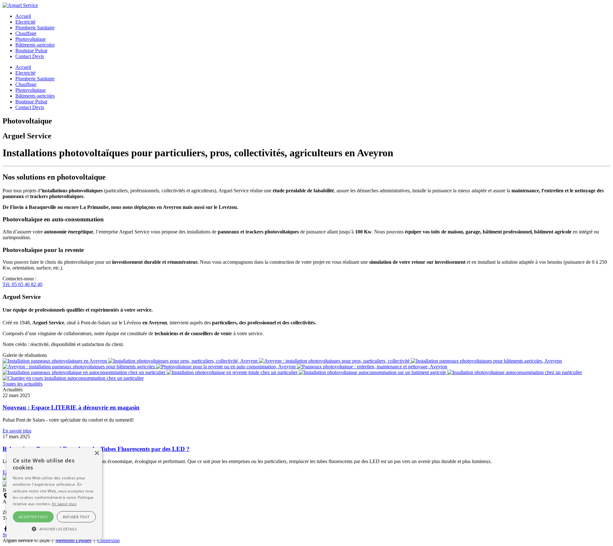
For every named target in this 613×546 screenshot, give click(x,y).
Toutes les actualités (22, 384)
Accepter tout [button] (33, 516)
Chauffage (25, 33)
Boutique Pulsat (31, 50)
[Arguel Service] (20, 5)
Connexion (108, 540)
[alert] (54, 494)
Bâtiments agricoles (35, 45)
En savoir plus (17, 430)
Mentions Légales (73, 540)
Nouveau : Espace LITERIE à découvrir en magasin (71, 407)
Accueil (23, 16)
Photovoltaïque (30, 39)
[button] (54, 528)
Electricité (25, 22)
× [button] (96, 453)
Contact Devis (29, 56)
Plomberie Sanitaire (35, 27)
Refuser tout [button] (76, 516)
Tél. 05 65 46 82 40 (22, 284)
